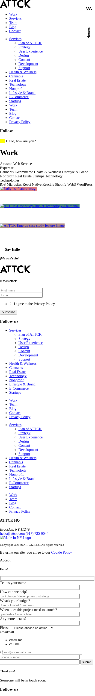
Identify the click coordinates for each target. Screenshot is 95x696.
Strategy (24, 47)
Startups (15, 101)
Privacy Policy (19, 122)
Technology (18, 84)
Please (4, 628)
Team (13, 23)
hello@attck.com (12, 533)
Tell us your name (13, 583)
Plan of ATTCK (30, 43)
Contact (15, 31)
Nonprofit (16, 89)
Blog (12, 27)
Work (13, 14)
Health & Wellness (22, 72)
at (1, 652)
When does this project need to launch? (28, 610)
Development (28, 64)
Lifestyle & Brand (22, 93)
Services (15, 19)
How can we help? (13, 592)
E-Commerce (19, 97)
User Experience (30, 51)
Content (24, 60)
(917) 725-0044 (37, 533)
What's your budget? (15, 601)
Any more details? (13, 619)
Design (23, 55)
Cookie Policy (61, 552)
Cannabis (16, 76)
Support (24, 68)
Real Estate (17, 80)
